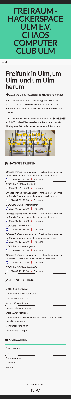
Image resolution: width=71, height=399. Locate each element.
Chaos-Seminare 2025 (17, 298)
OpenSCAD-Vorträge (17, 312)
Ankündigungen (54, 94)
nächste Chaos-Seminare (18, 307)
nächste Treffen (22, 163)
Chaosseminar (13, 348)
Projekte (10, 362)
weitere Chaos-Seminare (18, 303)
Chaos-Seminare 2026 (17, 288)
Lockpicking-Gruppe (16, 330)
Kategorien (18, 339)
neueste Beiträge (22, 280)
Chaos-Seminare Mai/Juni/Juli (21, 293)
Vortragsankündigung (17, 325)
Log (8, 353)
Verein (9, 367)
